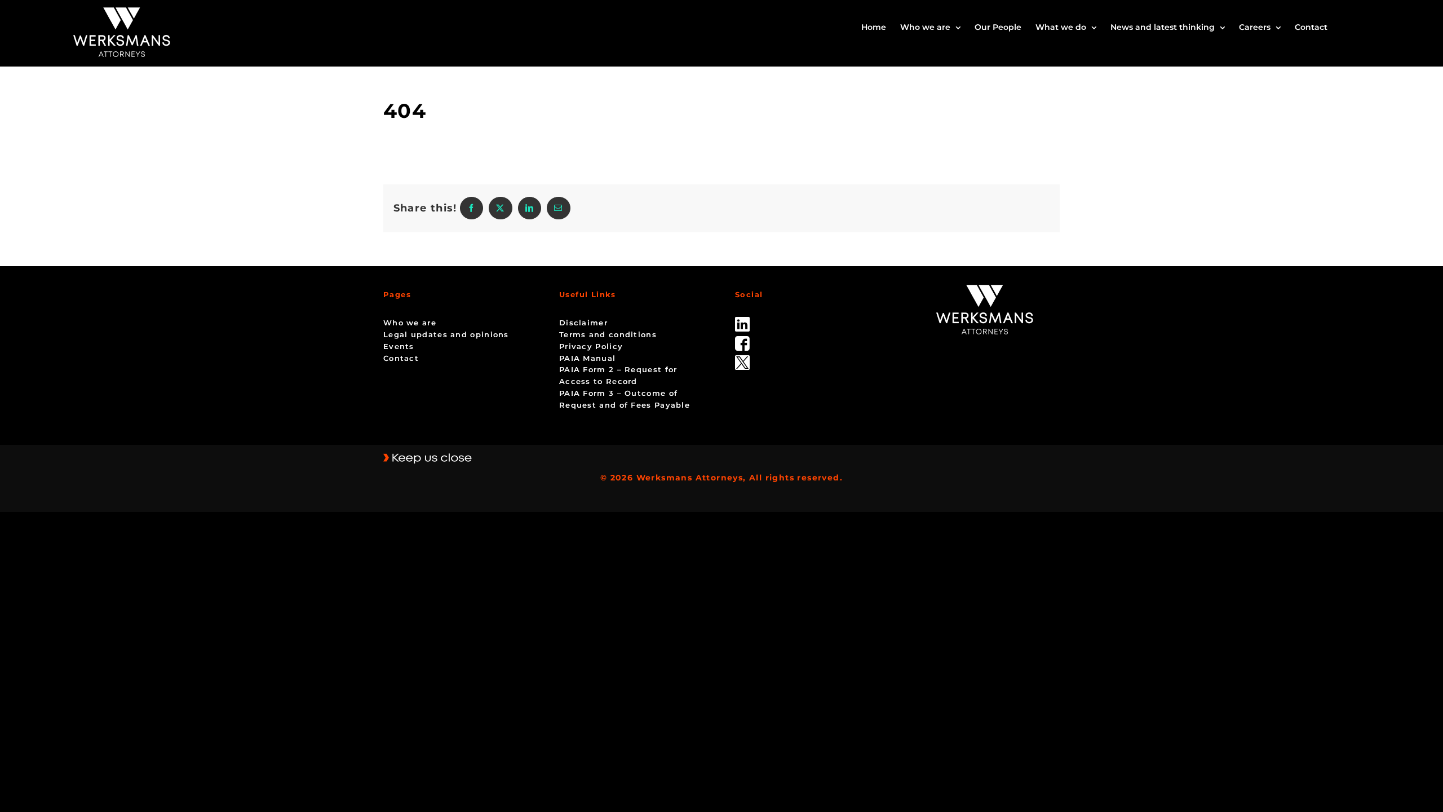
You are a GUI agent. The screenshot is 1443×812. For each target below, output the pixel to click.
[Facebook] (471, 208)
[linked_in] (742, 321)
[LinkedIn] (529, 208)
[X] (500, 208)
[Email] (558, 208)
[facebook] (742, 340)
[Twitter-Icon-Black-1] (742, 359)
